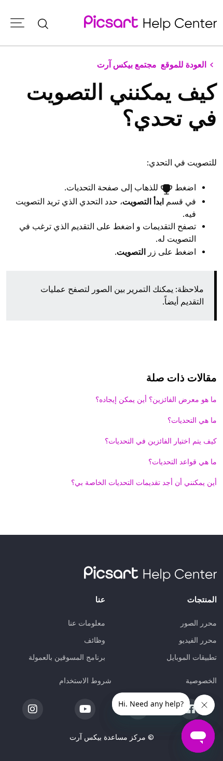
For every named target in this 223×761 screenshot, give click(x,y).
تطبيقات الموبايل (191, 657)
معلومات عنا (86, 623)
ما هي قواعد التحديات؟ (182, 462)
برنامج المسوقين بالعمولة (67, 657)
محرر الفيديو (198, 640)
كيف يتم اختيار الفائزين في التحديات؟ (161, 441)
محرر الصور (198, 623)
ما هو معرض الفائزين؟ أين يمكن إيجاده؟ (156, 399)
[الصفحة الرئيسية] (150, 23)
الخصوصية (201, 680)
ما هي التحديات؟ (192, 420)
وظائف (94, 640)
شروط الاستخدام (85, 680)
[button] (43, 23)
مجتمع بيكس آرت (127, 65)
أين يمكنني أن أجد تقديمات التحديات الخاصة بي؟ (144, 482)
